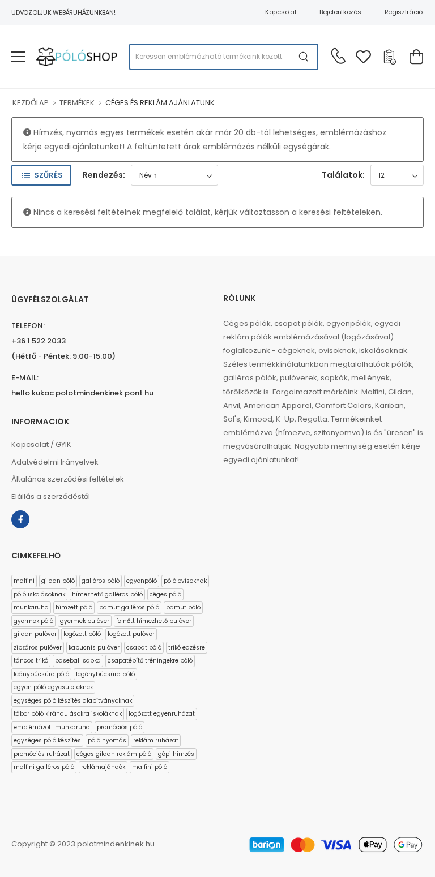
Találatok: (343, 174)
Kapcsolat (280, 11)
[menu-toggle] (18, 56)
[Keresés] (303, 57)
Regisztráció (404, 11)
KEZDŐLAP (30, 102)
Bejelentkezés (340, 11)
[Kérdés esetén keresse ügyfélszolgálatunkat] (338, 55)
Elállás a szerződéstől (50, 496)
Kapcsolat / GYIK (41, 444)
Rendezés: (104, 174)
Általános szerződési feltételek (67, 479)
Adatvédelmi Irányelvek (55, 462)
